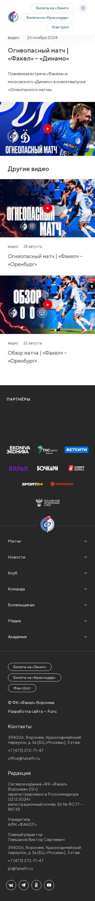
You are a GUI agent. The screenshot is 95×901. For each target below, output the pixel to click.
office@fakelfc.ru (24, 758)
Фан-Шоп (60, 27)
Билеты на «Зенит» (52, 8)
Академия (17, 636)
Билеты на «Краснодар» (48, 17)
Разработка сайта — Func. (33, 711)
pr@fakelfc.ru (20, 868)
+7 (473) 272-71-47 (26, 750)
